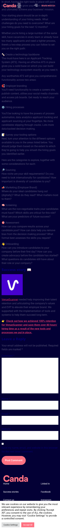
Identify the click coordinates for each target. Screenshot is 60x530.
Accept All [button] (27, 525)
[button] (35, 6)
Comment (8, 355)
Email (6, 413)
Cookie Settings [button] (11, 525)
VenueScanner (10, 299)
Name (6, 398)
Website (6, 428)
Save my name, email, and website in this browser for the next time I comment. (30, 449)
